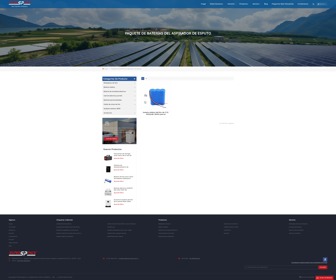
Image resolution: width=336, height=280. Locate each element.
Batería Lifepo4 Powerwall (65, 236)
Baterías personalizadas (113, 100)
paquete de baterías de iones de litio (68, 227)
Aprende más (118, 158)
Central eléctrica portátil (113, 96)
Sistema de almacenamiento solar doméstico (121, 223)
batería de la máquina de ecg (116, 233)
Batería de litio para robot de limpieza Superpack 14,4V (123, 177)
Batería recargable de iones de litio (67, 230)
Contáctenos (303, 4)
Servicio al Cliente (294, 233)
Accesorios (108, 113)
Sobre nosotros (216, 4)
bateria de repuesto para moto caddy (119, 230)
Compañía (12, 227)
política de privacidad (65, 277)
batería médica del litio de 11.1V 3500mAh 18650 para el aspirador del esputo (155, 113)
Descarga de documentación (298, 223)
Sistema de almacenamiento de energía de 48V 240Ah (122, 166)
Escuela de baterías (295, 227)
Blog (266, 4)
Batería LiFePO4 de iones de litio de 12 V (69, 233)
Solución (231, 4)
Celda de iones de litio (112, 104)
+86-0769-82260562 (23, 260)
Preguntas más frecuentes (283, 4)
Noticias (11, 233)
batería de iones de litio (64, 223)
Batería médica (109, 87)
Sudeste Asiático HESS (112, 108)
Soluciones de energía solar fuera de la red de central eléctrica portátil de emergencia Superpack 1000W (123, 154)
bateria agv (111, 227)
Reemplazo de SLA (111, 83)
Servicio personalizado (296, 230)
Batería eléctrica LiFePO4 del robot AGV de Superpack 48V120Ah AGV (123, 189)
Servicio (256, 4)
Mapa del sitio (13, 242)
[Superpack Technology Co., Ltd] (20, 7)
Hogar (203, 4)
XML (53, 277)
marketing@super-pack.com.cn (128, 258)
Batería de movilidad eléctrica (115, 91)
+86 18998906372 (194, 258)
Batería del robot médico (115, 236)
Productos (243, 4)
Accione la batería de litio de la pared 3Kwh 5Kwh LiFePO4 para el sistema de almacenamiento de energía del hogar (123, 200)
